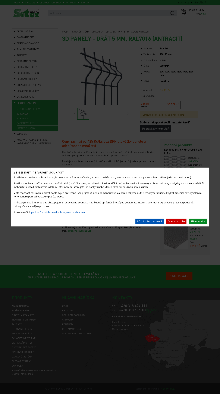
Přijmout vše (198, 221)
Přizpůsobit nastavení (149, 221)
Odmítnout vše (176, 221)
